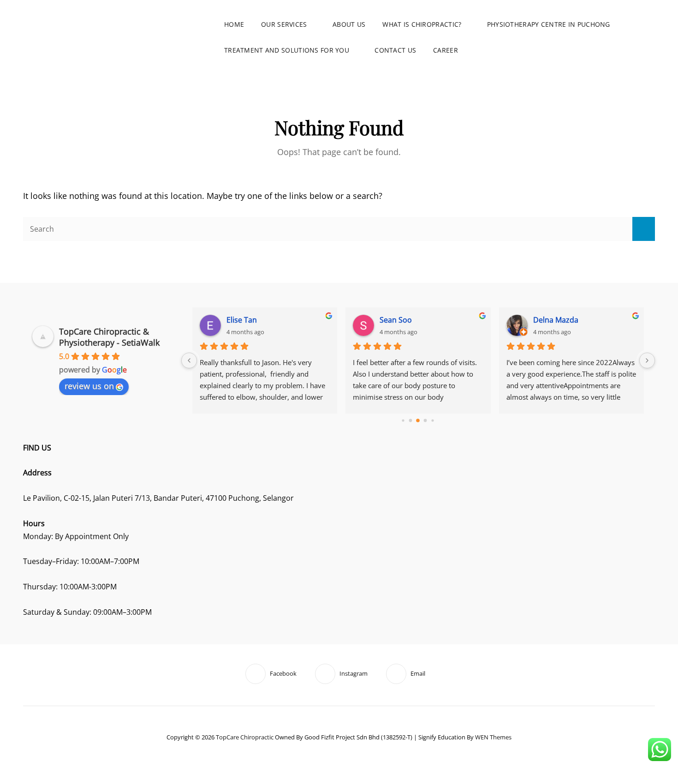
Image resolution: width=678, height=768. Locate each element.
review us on (89, 385)
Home (234, 24)
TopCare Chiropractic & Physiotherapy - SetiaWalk (109, 337)
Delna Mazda (555, 320)
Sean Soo (396, 320)
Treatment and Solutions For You (286, 50)
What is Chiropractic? (421, 24)
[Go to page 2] (418, 421)
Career (445, 50)
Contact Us (395, 50)
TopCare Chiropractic (245, 737)
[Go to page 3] (425, 420)
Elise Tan (241, 320)
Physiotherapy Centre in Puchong (548, 24)
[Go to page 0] (403, 421)
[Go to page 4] (433, 421)
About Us (349, 24)
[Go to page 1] (410, 420)
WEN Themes (493, 737)
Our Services (284, 24)
